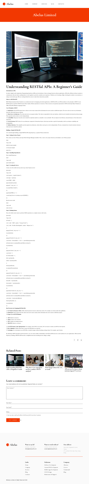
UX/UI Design (48, 472)
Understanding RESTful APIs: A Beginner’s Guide (14, 368)
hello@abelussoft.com (31, 449)
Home (26, 465)
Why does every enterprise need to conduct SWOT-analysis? (34, 369)
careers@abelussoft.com (50, 449)
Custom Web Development (51, 467)
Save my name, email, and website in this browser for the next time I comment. (24, 415)
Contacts (27, 474)
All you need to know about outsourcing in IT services (73, 370)
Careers (66, 467)
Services (27, 469)
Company (27, 467)
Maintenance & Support (50, 474)
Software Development (50, 465)
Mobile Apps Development (51, 469)
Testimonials (67, 469)
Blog (26, 472)
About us (66, 465)
